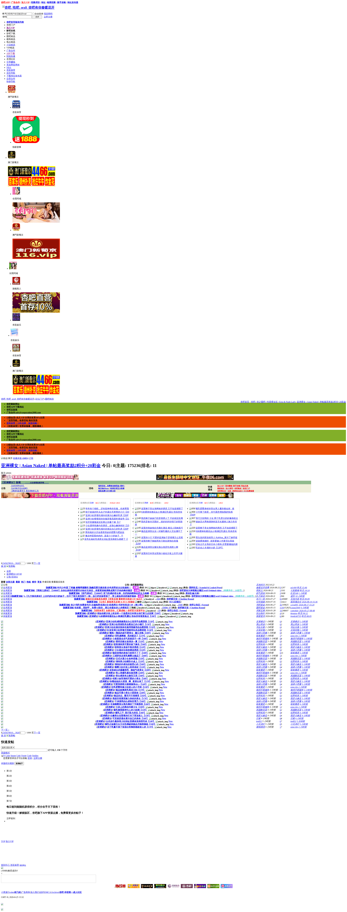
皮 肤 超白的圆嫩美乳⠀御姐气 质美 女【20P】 (131, 670)
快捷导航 (11, 81)
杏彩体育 (11, 70)
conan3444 (295, 608)
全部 (9, 571)
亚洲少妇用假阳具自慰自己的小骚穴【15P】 (130, 624)
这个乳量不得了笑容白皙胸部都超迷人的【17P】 (130, 727)
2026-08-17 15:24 (306, 605)
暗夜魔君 (260, 636)
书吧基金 (260, 605)
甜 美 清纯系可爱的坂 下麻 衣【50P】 (130, 644)
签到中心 (5, 865)
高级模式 (5, 753)
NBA (9, 67)
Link (19, 755)
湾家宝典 (260, 610)
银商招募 (51, 2)
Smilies (35, 755)
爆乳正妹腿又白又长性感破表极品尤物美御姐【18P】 (130, 724)
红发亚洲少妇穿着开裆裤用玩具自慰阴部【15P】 (130, 630)
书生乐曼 (260, 627)
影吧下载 (11, 33)
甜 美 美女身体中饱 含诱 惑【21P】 (130, 647)
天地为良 (294, 599)
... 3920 (16, 563)
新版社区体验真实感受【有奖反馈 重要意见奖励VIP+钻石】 (114, 599)
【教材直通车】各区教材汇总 (25, 491)
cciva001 (294, 605)
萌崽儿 (259, 590)
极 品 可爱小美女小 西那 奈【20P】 (130, 693)
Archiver (55, 892)
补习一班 (260, 599)
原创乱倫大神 (192, 593)
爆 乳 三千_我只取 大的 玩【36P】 (130, 713)
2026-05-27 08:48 (307, 610)
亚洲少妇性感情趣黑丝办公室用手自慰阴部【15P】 (130, 621)
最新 (18, 582)
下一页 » (5, 730)
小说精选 (11, 45)
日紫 (258, 718)
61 (281, 599)
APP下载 (11, 53)
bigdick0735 (295, 616)
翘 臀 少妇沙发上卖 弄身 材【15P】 (130, 667)
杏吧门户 (11, 25)
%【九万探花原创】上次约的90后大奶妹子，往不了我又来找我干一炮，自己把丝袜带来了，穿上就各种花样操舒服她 (79, 596)
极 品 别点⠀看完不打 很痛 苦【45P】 (130, 695)
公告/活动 (12, 577)
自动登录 (39, 14)
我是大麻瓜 (261, 647)
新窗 (3, 582)
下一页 (37, 563)
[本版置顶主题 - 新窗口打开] (6, 613)
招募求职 (35, 2)
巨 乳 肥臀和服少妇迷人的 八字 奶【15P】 (130, 687)
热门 (23, 582)
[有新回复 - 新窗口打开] (2, 622)
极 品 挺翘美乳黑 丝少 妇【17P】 (130, 690)
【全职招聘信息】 (18, 486)
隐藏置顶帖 (51, 587)
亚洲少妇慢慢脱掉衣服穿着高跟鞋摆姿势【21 (107, 519)
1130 (282, 608)
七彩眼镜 (294, 590)
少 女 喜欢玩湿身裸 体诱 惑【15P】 (130, 650)
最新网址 (23, 865)
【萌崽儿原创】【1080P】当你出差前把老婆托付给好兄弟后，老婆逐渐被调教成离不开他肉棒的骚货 (83, 590)
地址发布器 (72, 2)
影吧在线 (11, 30)
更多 (39, 582)
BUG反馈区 (175, 602)
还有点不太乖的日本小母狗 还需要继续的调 (216, 544)
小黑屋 (4, 892)
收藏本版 (20, 458)
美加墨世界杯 (13, 65)
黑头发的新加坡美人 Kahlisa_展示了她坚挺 (216, 537)
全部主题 (10, 582)
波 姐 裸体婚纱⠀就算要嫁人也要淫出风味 (215, 541)
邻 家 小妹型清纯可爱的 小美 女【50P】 (131, 678)
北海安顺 (260, 630)
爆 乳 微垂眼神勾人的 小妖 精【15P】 (130, 710)
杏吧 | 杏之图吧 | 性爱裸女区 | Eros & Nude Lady (273, 402)
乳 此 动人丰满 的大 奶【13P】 (210, 548)
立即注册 (48, 17)
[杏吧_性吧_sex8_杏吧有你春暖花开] (28, 7)
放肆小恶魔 (261, 633)
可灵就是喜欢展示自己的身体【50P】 (131, 718)
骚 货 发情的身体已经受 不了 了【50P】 (131, 653)
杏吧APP (5, 2)
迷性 (292, 596)
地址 (43, 2)
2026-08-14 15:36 (309, 602)
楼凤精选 (11, 39)
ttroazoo (293, 613)
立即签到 (11, 818)
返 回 (3, 566)
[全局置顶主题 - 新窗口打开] (6, 587)
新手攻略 (61, 2)
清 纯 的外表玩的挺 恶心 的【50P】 (130, 664)
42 (281, 605)
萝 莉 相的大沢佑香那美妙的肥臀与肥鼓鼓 (104, 532)
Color (7, 755)
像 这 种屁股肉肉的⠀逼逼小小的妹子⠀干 (104, 536)
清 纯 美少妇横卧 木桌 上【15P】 (130, 661)
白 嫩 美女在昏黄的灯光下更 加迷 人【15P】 (130, 715)
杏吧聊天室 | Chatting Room (180, 599)
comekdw (294, 610)
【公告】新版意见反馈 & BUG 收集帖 (116, 602)
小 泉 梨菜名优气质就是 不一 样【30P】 (131, 638)
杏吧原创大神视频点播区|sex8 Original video (211, 590)
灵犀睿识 (260, 621)
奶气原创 (260, 593)
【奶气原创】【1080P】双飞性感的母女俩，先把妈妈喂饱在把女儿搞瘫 (114, 593)
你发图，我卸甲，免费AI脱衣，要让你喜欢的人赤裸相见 (101, 608)
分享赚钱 (11, 62)
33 (281, 610)
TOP (3, 841)
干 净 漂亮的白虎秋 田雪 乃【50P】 (130, 701)
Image (13, 755)
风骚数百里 (261, 641)
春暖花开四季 (262, 587)
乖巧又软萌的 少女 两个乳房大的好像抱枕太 (217, 518)
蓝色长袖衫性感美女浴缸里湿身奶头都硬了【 (106, 539)
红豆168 (294, 593)
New (170, 621)
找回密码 (48, 13)
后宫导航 (11, 73)
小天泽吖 (260, 724)
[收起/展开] (6, 458)
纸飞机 (18, 892)
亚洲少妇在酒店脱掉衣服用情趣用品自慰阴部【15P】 (130, 627)
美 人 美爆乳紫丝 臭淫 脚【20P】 (130, 673)
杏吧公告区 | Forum (198, 605)
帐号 (4, 13)
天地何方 (260, 585)
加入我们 (34, 892)
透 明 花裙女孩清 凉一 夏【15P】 (130, 641)
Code (29, 755)
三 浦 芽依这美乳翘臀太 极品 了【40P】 (131, 656)
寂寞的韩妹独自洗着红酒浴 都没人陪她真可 (162, 528)
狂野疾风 (260, 644)
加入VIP (25, 2)
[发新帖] (11, 566)
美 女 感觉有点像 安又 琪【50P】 (130, 675)
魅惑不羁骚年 (262, 638)
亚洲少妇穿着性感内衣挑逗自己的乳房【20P (107, 529)
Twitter (11, 892)
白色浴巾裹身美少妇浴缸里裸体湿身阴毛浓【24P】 (130, 721)
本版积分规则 (7, 763)
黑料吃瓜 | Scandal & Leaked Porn (205, 587)
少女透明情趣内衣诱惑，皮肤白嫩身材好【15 (107, 525)
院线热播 (11, 56)
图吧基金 (260, 608)
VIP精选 (10, 48)
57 (170, 608)
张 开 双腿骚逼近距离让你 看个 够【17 (103, 522)
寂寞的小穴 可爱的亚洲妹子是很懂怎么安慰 (162, 537)
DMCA (47, 892)
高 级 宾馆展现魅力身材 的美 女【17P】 (131, 698)
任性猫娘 (260, 602)
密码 (4, 17)
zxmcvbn (294, 636)
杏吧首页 (15, 22)
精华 (34, 582)
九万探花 (260, 596)
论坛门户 (39, 399)
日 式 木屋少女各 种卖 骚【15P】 (130, 658)
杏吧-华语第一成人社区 (70, 892)
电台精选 (11, 42)
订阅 (31, 458)
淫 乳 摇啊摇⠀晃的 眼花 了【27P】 (130, 636)
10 (12, 563)
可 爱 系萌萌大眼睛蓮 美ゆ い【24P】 (130, 684)
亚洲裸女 (14, 574)
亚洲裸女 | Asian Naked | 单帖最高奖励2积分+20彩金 (321, 402)
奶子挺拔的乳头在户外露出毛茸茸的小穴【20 (107, 512)
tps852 (259, 721)
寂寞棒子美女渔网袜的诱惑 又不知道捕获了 (162, 508)
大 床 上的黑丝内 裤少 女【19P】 (130, 707)
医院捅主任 (295, 602)
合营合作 (11, 78)
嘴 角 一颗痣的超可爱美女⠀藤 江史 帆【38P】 (131, 633)
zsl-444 (293, 587)
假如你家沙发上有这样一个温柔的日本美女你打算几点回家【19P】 (129, 613)
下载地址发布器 (14, 76)
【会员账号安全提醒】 (19, 488)
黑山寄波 (260, 624)
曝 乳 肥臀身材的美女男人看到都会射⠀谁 (215, 508)
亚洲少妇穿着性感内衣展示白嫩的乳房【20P (107, 515)
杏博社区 (11, 59)
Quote (23, 755)
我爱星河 (260, 616)
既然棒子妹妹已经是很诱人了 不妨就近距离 (162, 518)
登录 (30, 758)
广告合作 (15, 2)
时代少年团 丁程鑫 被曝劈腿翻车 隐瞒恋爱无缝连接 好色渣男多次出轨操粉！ (94, 587)
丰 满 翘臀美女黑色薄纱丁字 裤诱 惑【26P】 (130, 704)
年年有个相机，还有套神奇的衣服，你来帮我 (107, 508)
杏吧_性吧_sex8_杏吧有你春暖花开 (17, 399)
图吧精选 (11, 36)
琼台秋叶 (260, 613)
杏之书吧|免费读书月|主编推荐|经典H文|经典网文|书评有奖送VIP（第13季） (107, 605)
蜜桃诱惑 (260, 727)
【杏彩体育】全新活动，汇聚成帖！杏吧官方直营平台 (119, 610)
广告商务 (25, 892)
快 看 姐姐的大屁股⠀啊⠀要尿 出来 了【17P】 (130, 681)
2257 (42, 892)
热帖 (29, 582)
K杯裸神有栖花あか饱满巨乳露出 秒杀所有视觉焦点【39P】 (128, 616)
